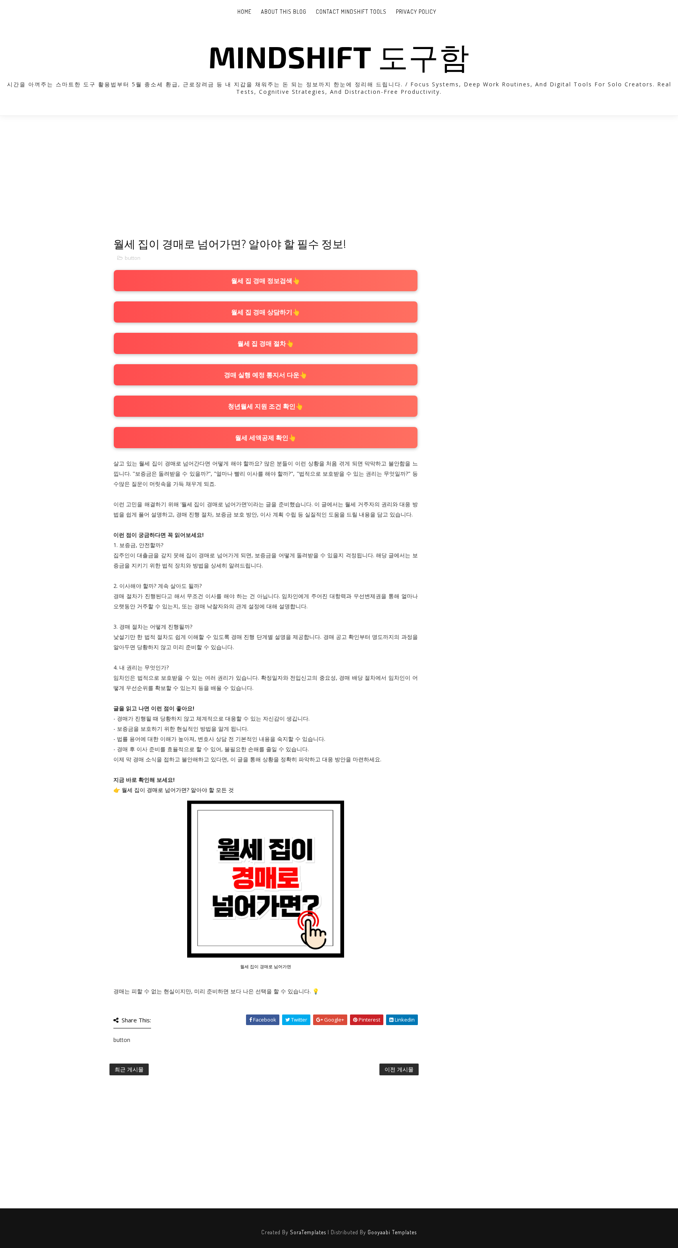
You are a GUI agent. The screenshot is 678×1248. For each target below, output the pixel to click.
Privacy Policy (416, 11)
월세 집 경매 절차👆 (265, 343)
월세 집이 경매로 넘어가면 (265, 966)
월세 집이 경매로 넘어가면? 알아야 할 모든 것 (178, 790)
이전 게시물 (399, 1069)
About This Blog (283, 11)
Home (244, 11)
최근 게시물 (129, 1069)
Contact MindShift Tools (351, 11)
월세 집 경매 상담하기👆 (265, 312)
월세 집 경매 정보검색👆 (265, 280)
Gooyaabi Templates (392, 1232)
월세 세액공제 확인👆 (265, 437)
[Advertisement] (265, 182)
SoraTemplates (308, 1232)
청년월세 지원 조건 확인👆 (265, 406)
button (132, 257)
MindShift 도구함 (339, 56)
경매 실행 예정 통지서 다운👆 (265, 374)
